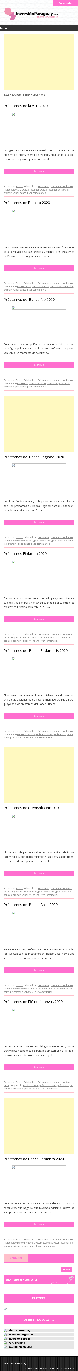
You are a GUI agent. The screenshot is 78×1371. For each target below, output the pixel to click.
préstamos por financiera (26, 640)
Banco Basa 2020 (26, 988)
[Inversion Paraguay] (31, 20)
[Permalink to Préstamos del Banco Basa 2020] (39, 914)
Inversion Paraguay (15, 1363)
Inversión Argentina (21, 1334)
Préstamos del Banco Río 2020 (29, 299)
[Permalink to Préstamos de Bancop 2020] (39, 212)
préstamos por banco (61, 186)
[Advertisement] (39, 61)
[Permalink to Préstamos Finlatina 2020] (39, 562)
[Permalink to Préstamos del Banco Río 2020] (39, 308)
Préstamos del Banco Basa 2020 (31, 904)
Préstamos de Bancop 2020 (27, 202)
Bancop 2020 (24, 286)
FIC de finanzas (30, 1085)
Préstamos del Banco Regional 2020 (34, 456)
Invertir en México (20, 1347)
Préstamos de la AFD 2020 (26, 105)
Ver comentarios (37, 192)
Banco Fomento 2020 (28, 1242)
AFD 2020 (22, 189)
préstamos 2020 (36, 189)
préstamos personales (57, 189)
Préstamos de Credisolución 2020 (32, 807)
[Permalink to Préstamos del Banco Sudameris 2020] (39, 659)
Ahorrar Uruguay (19, 1330)
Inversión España (19, 1338)
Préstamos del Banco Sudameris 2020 (36, 650)
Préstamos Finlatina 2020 (25, 553)
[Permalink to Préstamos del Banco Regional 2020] (39, 466)
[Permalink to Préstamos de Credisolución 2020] (39, 817)
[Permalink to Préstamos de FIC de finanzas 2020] (39, 1011)
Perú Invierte (16, 1343)
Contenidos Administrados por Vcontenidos (49, 1368)
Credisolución (30, 891)
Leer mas (39, 171)
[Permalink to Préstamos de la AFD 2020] (39, 115)
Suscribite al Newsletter (21, 1279)
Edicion (19, 186)
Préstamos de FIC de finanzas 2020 (33, 1001)
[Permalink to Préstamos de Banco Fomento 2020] (39, 1168)
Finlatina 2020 (30, 637)
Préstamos (43, 186)
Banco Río (22, 383)
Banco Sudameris (26, 734)
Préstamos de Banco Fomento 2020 (34, 1158)
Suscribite (65, 3)
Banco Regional (25, 540)
